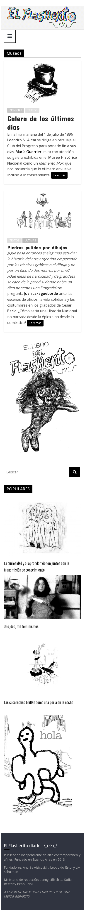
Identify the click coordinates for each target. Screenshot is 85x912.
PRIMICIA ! (16, 110)
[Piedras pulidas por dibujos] (42, 193)
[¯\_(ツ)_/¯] (42, 8)
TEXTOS (32, 110)
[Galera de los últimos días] (42, 63)
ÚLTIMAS (30, 240)
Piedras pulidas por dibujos (37, 247)
